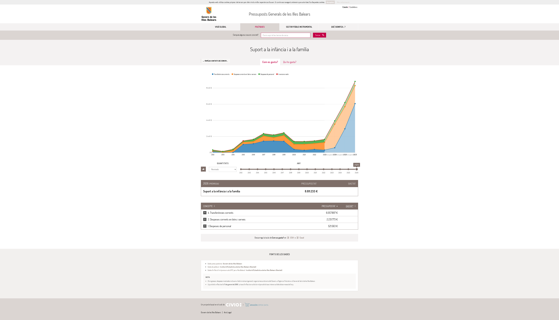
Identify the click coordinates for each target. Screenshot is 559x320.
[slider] (356, 169)
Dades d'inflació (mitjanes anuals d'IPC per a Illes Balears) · (245, 270)
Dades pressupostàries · (225, 263)
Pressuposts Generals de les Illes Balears (279, 14)
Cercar (317, 35)
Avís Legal (227, 312)
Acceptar (330, 2)
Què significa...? (338, 27)
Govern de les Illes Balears (209, 14)
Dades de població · (232, 267)
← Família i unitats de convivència (216, 61)
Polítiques (260, 27)
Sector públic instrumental (299, 27)
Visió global (220, 27)
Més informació (343, 2)
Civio (233, 305)
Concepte (208, 206)
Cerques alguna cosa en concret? (245, 35)
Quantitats (223, 163)
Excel (301, 237)
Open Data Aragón (256, 305)
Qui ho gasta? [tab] (289, 62)
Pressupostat (328, 206)
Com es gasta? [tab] (270, 62)
